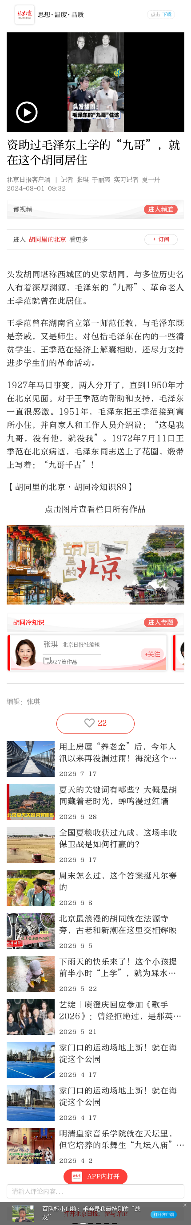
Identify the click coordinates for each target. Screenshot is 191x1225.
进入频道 (160, 209)
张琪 (51, 644)
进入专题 (160, 622)
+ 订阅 (161, 239)
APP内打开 (103, 1176)
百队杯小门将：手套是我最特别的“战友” (91, 1213)
